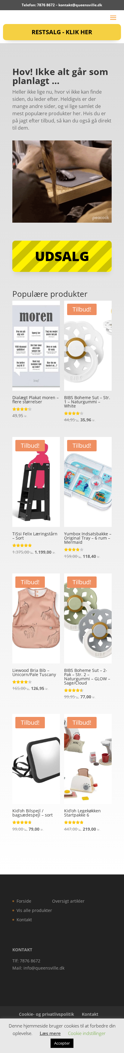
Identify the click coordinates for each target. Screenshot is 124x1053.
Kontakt (24, 919)
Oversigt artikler (68, 901)
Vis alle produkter (34, 910)
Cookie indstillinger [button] (87, 1033)
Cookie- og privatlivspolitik (46, 1014)
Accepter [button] (62, 1043)
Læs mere (50, 1033)
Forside (24, 901)
